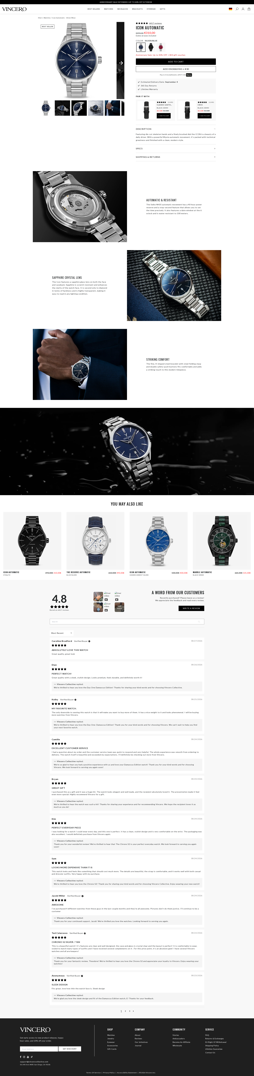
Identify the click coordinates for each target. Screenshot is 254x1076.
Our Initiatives (141, 1042)
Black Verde (198, 575)
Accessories (112, 1046)
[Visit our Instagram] (24, 1057)
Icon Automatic (11, 572)
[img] (59, 645)
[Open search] (237, 9)
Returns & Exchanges (214, 1039)
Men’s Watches (44, 18)
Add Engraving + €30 (176, 69)
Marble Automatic (202, 572)
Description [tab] (143, 129)
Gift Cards (112, 1049)
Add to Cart (176, 61)
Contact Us (210, 1053)
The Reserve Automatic (78, 572)
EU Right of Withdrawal (215, 1042)
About (137, 1035)
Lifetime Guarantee (213, 1049)
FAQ (207, 1035)
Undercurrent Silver (139, 575)
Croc (200, 105)
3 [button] (129, 1011)
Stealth (6, 575)
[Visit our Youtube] (28, 1057)
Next (119, 108)
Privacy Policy (109, 1073)
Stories (176, 1035)
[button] (142, 23)
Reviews (138, 1039)
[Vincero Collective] (14, 8)
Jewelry (110, 1039)
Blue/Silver (72, 575)
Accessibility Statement (127, 1073)
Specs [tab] (139, 148)
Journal (138, 1046)
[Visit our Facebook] (20, 1057)
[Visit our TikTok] (32, 1057)
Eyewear (111, 1042)
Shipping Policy (212, 1046)
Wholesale (177, 1046)
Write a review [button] (191, 608)
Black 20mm (162, 108)
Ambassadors (179, 1039)
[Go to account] (243, 9)
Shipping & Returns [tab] (148, 157)
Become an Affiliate (181, 1042)
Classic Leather (165, 105)
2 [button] (125, 1011)
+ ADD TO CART (163, 116)
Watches (111, 1035)
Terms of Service (93, 1073)
